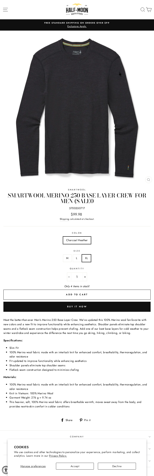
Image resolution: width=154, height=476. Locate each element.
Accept (75, 466)
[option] (77, 25)
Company (77, 436)
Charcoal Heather (77, 240)
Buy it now (77, 306)
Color (77, 232)
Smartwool (77, 189)
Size (77, 250)
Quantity (77, 268)
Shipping (64, 219)
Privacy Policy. (58, 456)
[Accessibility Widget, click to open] (6, 470)
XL (86, 258)
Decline (117, 466)
